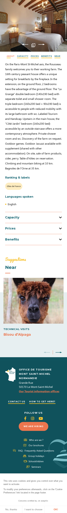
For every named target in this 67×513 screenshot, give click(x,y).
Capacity (22, 56)
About (11, 56)
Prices (35, 56)
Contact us (16, 401)
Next (41, 44)
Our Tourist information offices (39, 391)
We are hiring (34, 426)
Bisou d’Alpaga (17, 334)
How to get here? (42, 401)
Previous (25, 44)
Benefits (46, 56)
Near (57, 56)
